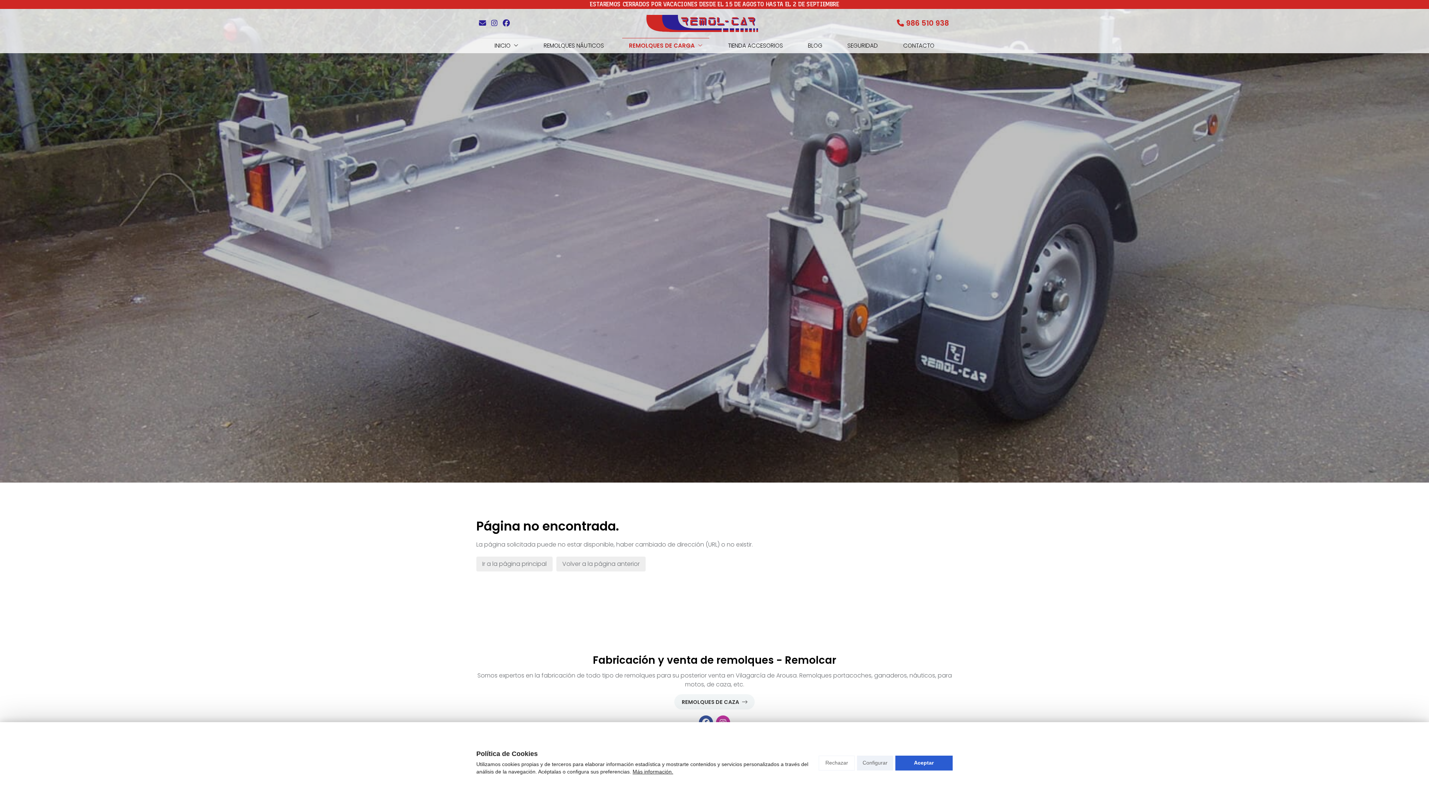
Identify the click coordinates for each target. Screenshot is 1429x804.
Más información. (653, 772)
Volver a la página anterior (601, 564)
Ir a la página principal (514, 564)
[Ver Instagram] (494, 23)
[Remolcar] (702, 23)
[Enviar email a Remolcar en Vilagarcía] (482, 23)
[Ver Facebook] (506, 23)
